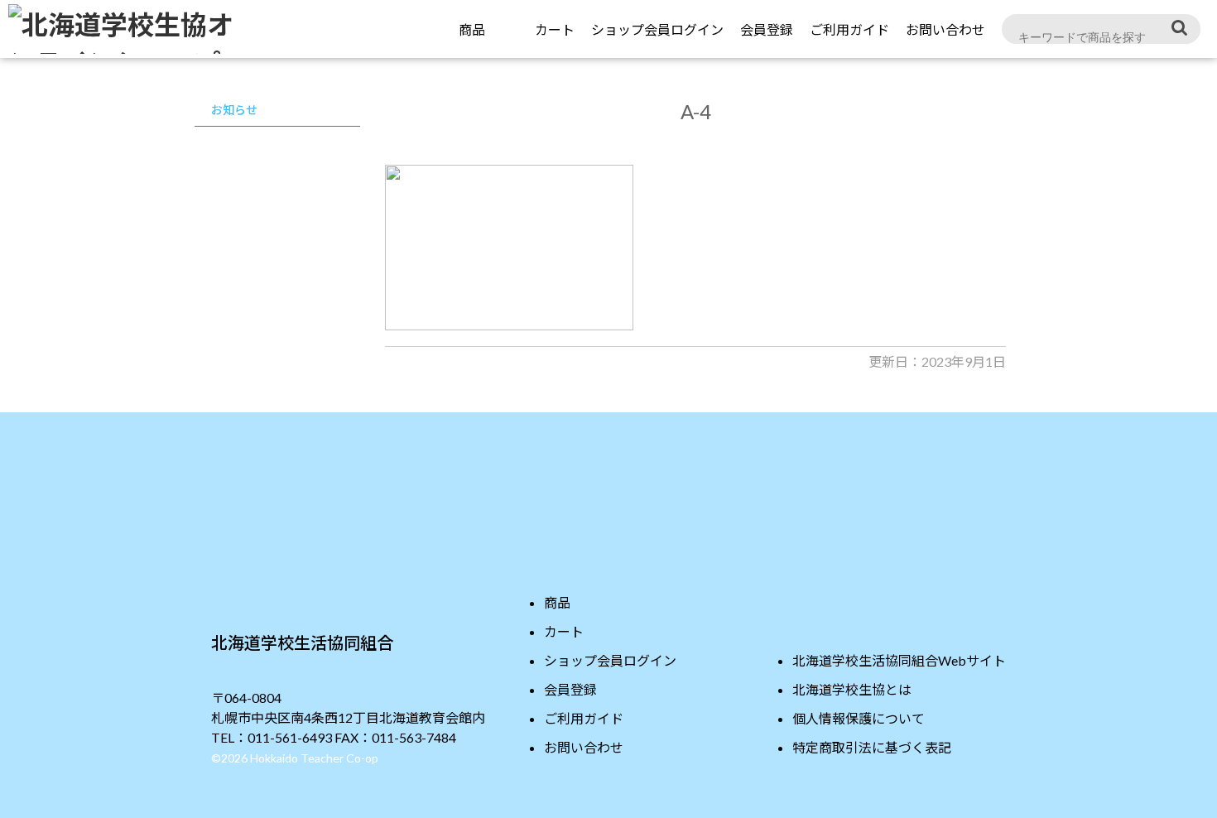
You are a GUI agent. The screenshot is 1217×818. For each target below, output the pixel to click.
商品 (472, 29)
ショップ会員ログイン (657, 29)
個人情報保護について (858, 718)
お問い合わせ (945, 29)
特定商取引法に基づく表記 (871, 747)
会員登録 (766, 29)
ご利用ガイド (849, 29)
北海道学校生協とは (852, 689)
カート (564, 631)
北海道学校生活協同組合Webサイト (899, 660)
